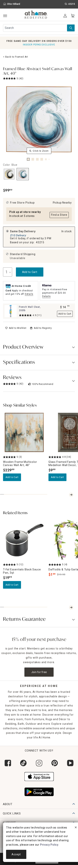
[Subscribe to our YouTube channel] (70, 763)
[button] (36, 15)
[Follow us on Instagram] (39, 763)
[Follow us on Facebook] (8, 763)
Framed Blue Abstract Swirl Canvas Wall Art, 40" (37, 71)
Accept (16, 854)
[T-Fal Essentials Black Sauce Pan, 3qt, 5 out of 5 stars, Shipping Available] (24, 540)
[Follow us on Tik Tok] (23, 763)
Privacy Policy (49, 844)
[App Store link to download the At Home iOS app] (39, 776)
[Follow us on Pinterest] (54, 763)
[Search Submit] (71, 28)
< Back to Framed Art (15, 56)
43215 (40, 242)
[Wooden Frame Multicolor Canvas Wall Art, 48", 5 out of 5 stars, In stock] (24, 432)
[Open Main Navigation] (5, 16)
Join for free (39, 672)
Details (29, 294)
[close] (75, 828)
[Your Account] (65, 15)
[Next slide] (71, 494)
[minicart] (72, 16)
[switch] (16, 328)
